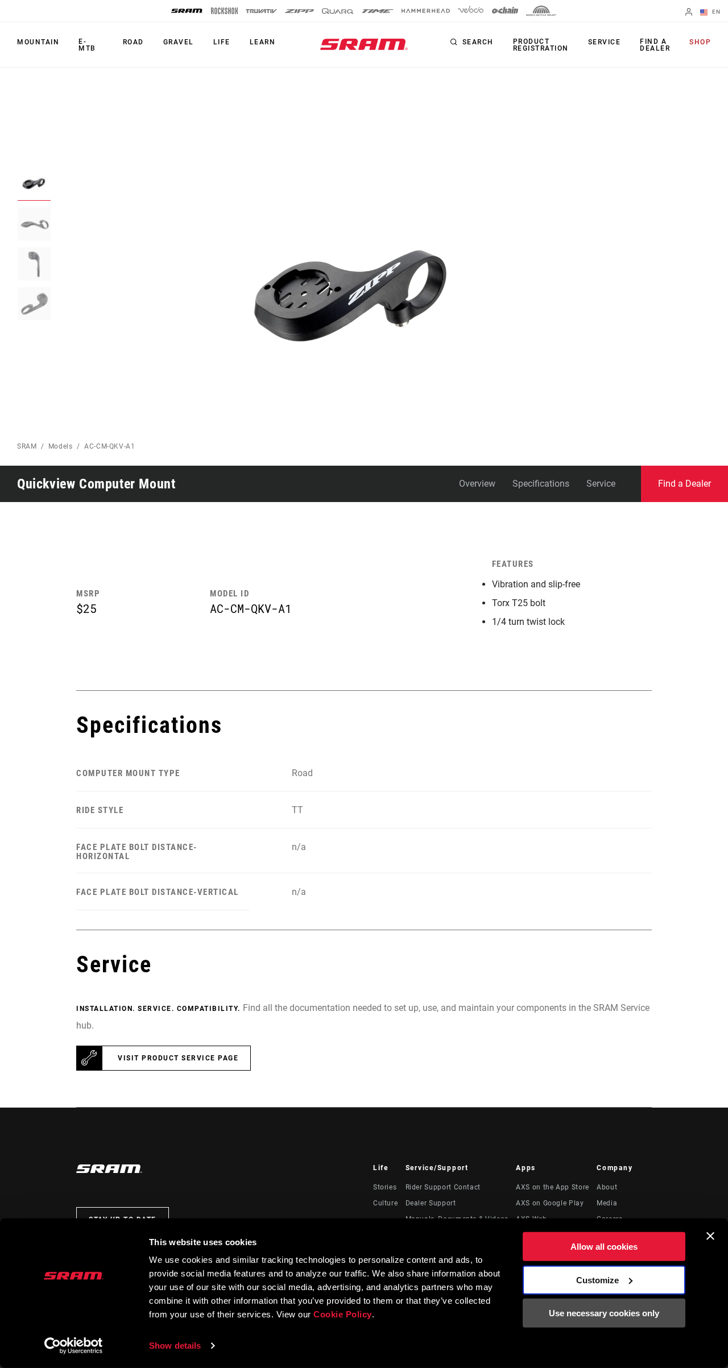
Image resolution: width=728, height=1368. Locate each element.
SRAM (27, 446)
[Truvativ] (261, 11)
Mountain (38, 42)
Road (133, 42)
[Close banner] (710, 1236)
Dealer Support (431, 1203)
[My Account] (688, 13)
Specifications (540, 483)
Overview (477, 483)
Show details (175, 1345)
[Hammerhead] (426, 11)
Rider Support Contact (443, 1187)
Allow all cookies (604, 1246)
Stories (384, 1187)
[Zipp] (299, 11)
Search (478, 42)
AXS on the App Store (552, 1187)
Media (607, 1203)
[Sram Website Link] (364, 44)
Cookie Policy (342, 1314)
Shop (700, 42)
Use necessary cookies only (604, 1313)
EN (715, 12)
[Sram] (187, 11)
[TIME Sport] (378, 11)
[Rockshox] (224, 10)
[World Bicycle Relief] (541, 11)
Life (221, 42)
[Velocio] (470, 11)
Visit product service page (178, 1058)
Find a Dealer (655, 45)
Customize (597, 1279)
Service (604, 42)
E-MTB (87, 45)
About (607, 1187)
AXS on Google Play (550, 1203)
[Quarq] (338, 11)
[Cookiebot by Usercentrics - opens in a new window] (73, 1345)
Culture (385, 1203)
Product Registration (541, 45)
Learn (263, 42)
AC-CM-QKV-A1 (109, 446)
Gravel (178, 42)
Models (60, 446)
